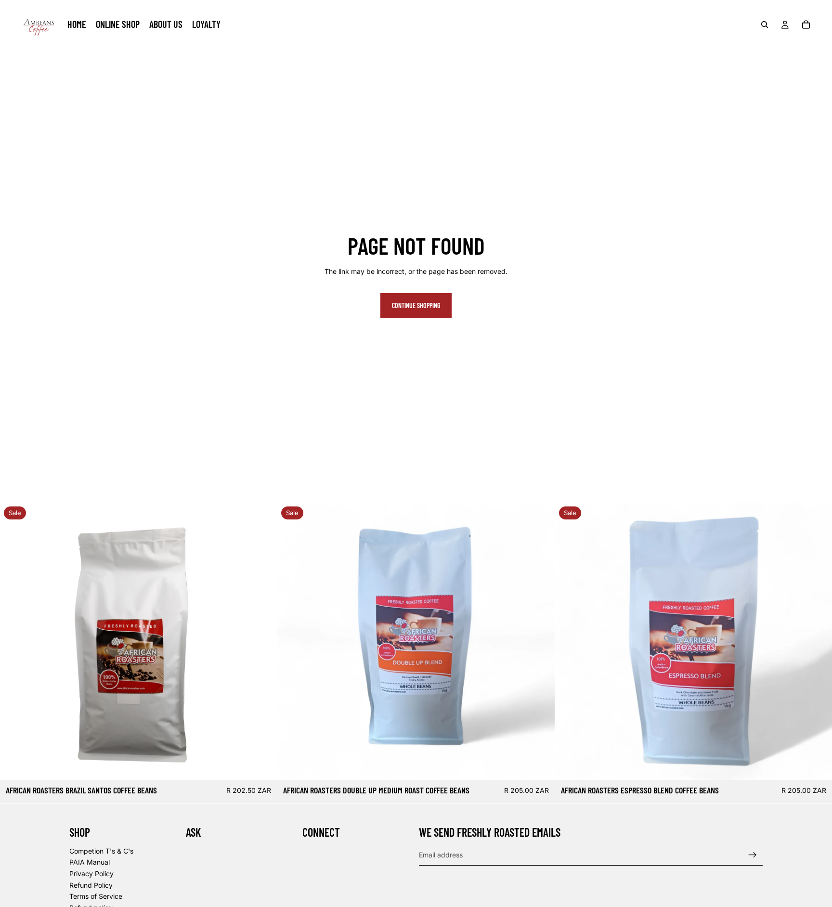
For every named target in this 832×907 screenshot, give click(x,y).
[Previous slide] (569, 641)
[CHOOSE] (262, 765)
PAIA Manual (89, 862)
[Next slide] (817, 641)
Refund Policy (91, 885)
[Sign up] (752, 855)
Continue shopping (416, 305)
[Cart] (806, 24)
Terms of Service (95, 896)
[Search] (764, 24)
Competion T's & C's (101, 851)
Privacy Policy (91, 873)
